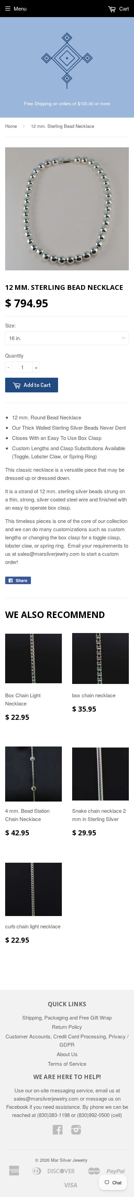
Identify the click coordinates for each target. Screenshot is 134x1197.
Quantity (14, 355)
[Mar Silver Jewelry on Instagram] (76, 1131)
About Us (67, 1054)
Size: (10, 325)
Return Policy (67, 1026)
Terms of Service (67, 1063)
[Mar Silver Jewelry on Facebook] (58, 1131)
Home (11, 126)
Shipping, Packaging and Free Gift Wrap (67, 1017)
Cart (123, 8)
